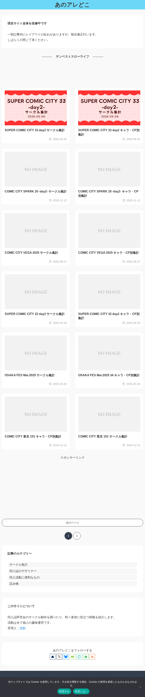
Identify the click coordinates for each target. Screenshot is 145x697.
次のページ (72, 522)
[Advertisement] (72, 73)
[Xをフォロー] (59, 656)
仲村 (23, 628)
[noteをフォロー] (79, 656)
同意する (64, 691)
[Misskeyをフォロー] (72, 656)
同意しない (81, 691)
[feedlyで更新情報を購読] (86, 656)
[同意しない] (140, 687)
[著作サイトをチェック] (53, 656)
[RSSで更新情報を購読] (92, 656)
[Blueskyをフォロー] (66, 656)
